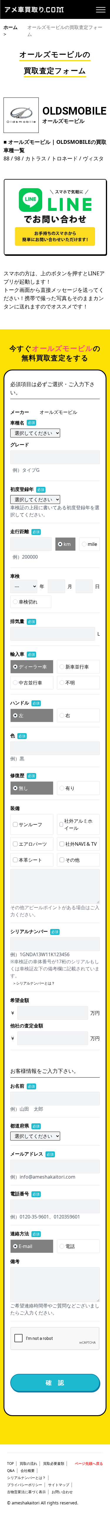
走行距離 (25, 531)
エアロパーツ (33, 844)
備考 (15, 1261)
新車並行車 (77, 666)
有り (70, 788)
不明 (70, 682)
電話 (70, 1246)
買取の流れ (28, 1463)
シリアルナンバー (34, 931)
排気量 (22, 621)
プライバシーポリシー (24, 1484)
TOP (10, 1463)
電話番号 (25, 1193)
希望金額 (19, 1000)
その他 (72, 860)
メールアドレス (32, 1154)
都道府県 (25, 1125)
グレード (19, 444)
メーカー (19, 412)
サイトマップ (58, 1484)
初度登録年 (27, 489)
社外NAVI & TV (81, 844)
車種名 (22, 422)
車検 (15, 576)
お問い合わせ (62, 1491)
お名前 (22, 1086)
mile (92, 544)
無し (23, 788)
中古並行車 (30, 682)
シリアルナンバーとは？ (26, 1477)
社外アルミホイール (78, 824)
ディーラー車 (33, 666)
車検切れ (28, 601)
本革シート (30, 860)
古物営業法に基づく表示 (26, 1491)
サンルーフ (30, 824)
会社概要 (28, 1470)
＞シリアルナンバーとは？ (34, 983)
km (67, 544)
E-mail (25, 1246)
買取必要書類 (53, 1463)
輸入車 (22, 654)
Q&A (11, 1470)
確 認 (55, 1382)
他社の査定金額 (26, 1025)
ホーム (11, 27)
